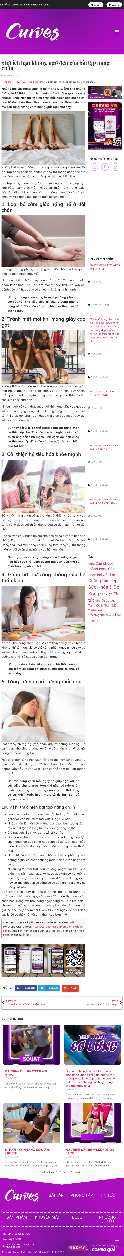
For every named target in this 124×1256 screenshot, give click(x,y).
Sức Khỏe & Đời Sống (33, 82)
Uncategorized (98, 615)
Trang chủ (6, 82)
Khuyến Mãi (47, 1217)
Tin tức (17, 82)
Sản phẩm (17, 1217)
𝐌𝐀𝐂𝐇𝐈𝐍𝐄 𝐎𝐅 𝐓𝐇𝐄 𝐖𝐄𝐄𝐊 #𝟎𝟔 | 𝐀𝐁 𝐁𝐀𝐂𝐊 (89, 1151)
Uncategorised (95, 610)
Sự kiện (106, 594)
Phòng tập (82, 1195)
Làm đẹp (109, 580)
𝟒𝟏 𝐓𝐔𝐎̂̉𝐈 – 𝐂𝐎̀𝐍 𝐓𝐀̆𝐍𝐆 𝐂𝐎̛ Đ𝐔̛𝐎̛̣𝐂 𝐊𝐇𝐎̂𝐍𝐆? (27, 1151)
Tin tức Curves (105, 600)
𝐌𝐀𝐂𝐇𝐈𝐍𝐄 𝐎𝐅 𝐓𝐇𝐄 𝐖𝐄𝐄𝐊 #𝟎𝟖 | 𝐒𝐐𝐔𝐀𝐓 (27, 1073)
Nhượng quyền (107, 1219)
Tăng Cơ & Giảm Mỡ (102, 605)
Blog (91, 564)
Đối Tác (111, 615)
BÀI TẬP (56, 1195)
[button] (117, 32)
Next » (78, 1172)
